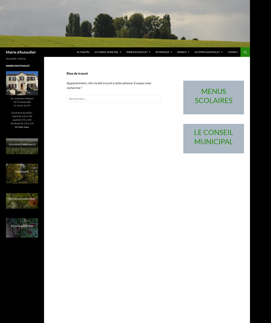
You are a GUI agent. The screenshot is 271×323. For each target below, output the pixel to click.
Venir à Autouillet (136, 52)
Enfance (182, 52)
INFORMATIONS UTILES (22, 198)
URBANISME (22, 171)
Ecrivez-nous (22, 126)
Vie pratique (162, 52)
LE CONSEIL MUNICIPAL (106, 52)
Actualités (83, 52)
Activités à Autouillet (207, 52)
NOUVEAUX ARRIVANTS (22, 144)
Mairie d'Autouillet (21, 52)
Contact (233, 52)
